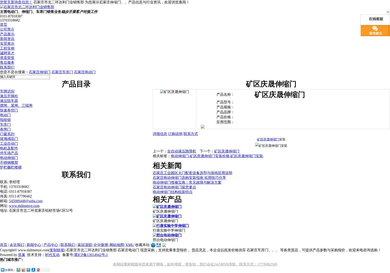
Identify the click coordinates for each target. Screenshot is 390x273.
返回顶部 (84, 245)
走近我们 (17, 245)
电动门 (5, 115)
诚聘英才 (7, 53)
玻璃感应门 (9, 139)
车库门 (5, 124)
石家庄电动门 (85, 72)
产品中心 (51, 245)
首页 (3, 24)
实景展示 (7, 43)
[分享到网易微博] (38, 270)
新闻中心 (34, 245)
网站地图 (116, 245)
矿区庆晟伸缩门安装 (246, 156)
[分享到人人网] (33, 270)
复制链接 (57, 250)
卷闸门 (5, 129)
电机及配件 (9, 148)
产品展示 (7, 34)
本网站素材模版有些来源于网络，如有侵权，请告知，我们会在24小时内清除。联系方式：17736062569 (195, 264)
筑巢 (21, 255)
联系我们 (7, 67)
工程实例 (7, 48)
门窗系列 (7, 134)
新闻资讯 (7, 39)
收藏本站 (142, 245)
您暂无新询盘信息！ (16, 2)
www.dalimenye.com (24, 206)
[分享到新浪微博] (23, 270)
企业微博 (100, 245)
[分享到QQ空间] (18, 270)
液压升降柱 (9, 96)
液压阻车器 (9, 101)
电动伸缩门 (9, 158)
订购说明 (175, 134)
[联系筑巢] (156, 245)
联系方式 (190, 134)
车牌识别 (7, 91)
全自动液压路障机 (181, 151)
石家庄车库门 (62, 72)
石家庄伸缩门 (40, 72)
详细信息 (160, 134)
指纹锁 (5, 120)
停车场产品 (9, 153)
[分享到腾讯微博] (28, 270)
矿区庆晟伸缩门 (268, 139)
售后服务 (7, 62)
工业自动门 (9, 143)
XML (129, 245)
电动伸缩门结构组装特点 (173, 192)
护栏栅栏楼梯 (11, 167)
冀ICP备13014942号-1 (91, 255)
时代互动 (52, 255)
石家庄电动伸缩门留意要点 (174, 187)
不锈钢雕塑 (9, 162)
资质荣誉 (7, 58)
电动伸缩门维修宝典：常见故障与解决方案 (187, 182)
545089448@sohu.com (25, 201)
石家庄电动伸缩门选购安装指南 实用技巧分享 (189, 178)
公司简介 (7, 29)
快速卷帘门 (9, 110)
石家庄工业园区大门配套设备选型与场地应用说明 (192, 173)
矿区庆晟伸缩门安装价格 (210, 156)
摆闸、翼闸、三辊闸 (16, 105)
